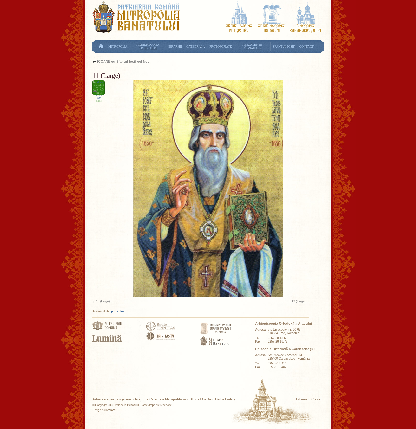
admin (100, 82)
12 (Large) (299, 301)
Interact (110, 410)
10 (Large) (103, 301)
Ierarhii (140, 399)
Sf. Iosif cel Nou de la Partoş (212, 399)
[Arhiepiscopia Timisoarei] (239, 18)
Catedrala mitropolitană (168, 399)
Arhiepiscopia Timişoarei (111, 399)
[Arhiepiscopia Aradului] (271, 18)
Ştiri (101, 46)
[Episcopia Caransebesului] (305, 18)
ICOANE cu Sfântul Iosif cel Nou (121, 61)
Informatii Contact (310, 399)
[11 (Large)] (200, 188)
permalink (117, 311)
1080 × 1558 (98, 96)
